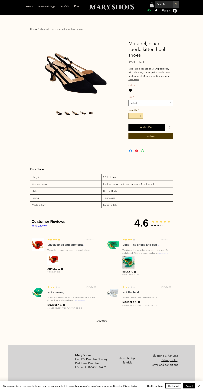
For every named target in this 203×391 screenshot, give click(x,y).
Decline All (173, 386)
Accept (189, 386)
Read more (133, 79)
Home (33, 29)
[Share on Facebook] (130, 151)
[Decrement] (131, 116)
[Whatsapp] (149, 11)
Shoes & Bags (127, 358)
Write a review (40, 225)
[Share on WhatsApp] (142, 151)
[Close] (199, 385)
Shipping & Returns (165, 355)
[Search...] (176, 4)
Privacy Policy (169, 360)
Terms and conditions (164, 365)
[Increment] (141, 116)
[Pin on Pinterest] (136, 151)
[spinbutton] (136, 116)
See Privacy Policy (127, 386)
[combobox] (150, 103)
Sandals (127, 362)
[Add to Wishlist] (169, 127)
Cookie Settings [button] (155, 386)
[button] (152, 4)
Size (131, 96)
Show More (163, 253)
